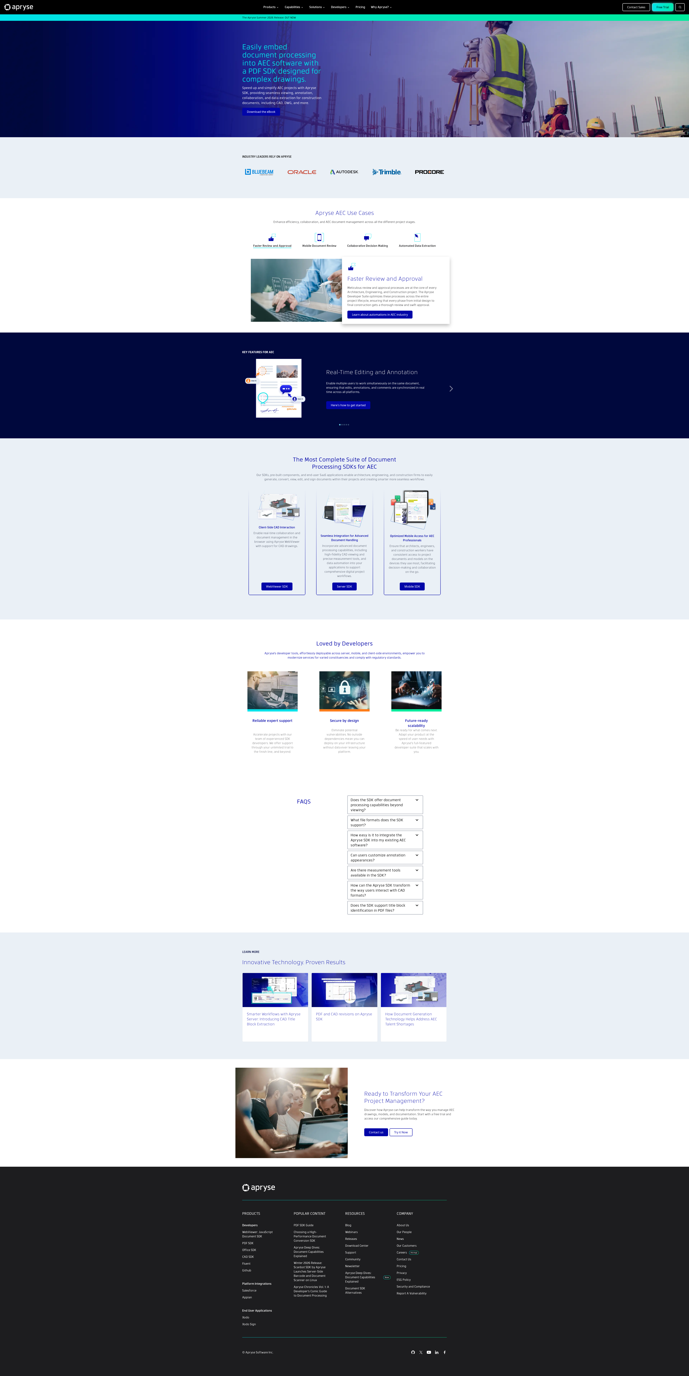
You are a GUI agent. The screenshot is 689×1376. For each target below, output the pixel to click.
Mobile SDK (412, 586)
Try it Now (401, 1132)
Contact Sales (636, 7)
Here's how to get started (348, 405)
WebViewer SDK (277, 586)
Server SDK (344, 586)
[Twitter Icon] (421, 1352)
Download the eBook (261, 112)
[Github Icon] (413, 1352)
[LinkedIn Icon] (437, 1352)
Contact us (376, 1132)
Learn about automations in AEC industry (380, 315)
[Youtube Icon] (429, 1352)
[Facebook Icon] (444, 1352)
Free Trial (663, 7)
